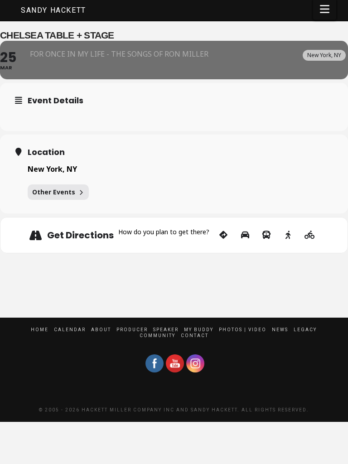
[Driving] (245, 235)
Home (39, 329)
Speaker (166, 329)
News (280, 329)
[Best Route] (223, 235)
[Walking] (288, 235)
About (101, 329)
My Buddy (198, 329)
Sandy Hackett (53, 10)
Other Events (53, 192)
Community (157, 335)
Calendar (70, 329)
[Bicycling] (309, 235)
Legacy (305, 329)
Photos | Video (242, 329)
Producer (132, 329)
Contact (194, 335)
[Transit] (266, 235)
